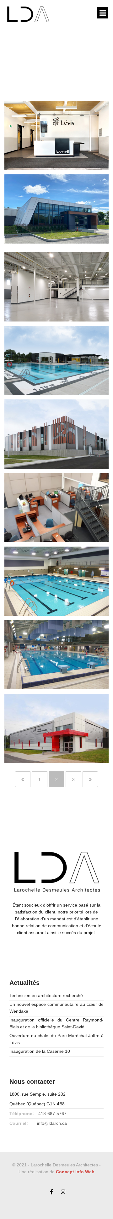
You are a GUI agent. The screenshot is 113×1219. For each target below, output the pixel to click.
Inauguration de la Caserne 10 (39, 1051)
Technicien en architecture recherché (46, 995)
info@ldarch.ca (52, 1123)
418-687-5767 (52, 1113)
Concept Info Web (75, 1171)
